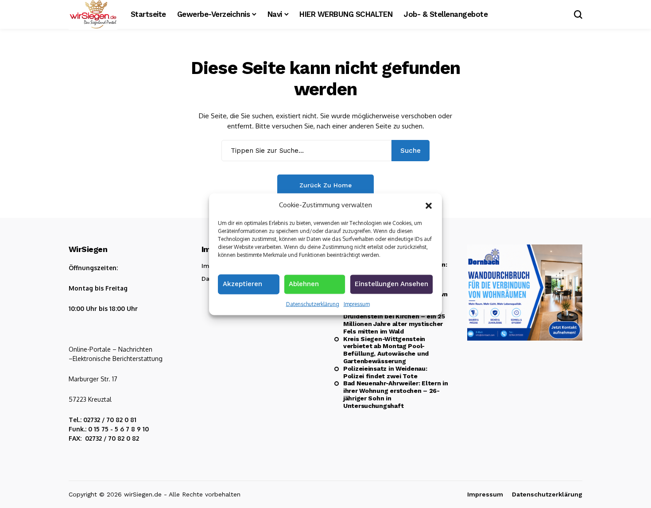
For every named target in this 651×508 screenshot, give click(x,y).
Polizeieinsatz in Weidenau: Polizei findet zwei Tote (385, 372)
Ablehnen (304, 283)
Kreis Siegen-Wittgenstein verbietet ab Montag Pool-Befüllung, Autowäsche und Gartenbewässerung (386, 350)
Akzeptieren (242, 283)
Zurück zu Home (325, 185)
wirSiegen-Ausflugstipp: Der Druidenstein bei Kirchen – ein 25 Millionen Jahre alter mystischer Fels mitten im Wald (394, 319)
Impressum (357, 303)
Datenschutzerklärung (312, 303)
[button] (428, 204)
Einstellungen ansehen (391, 283)
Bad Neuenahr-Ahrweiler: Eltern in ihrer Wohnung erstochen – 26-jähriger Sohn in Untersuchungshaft (395, 394)
